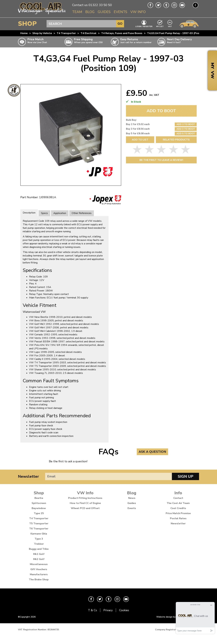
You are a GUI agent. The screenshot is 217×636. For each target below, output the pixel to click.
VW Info (138, 12)
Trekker (39, 544)
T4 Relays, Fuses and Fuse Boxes (121, 33)
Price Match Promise (178, 513)
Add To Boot (161, 111)
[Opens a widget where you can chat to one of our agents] (195, 618)
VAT (170, 26)
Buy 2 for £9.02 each (138, 124)
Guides (104, 12)
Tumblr (166, 5)
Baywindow (39, 508)
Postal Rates (178, 518)
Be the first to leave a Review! (161, 160)
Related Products (176, 139)
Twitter (158, 5)
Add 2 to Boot (185, 124)
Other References (82, 213)
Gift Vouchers (38, 569)
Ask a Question (152, 452)
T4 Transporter (66, 33)
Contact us (80, 5)
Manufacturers (39, 574)
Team (77, 12)
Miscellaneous (39, 564)
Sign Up (185, 476)
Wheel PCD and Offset (85, 508)
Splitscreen (39, 503)
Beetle (38, 498)
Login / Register (143, 26)
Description (29, 212)
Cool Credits (178, 508)
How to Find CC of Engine (85, 503)
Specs (44, 213)
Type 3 (39, 539)
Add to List (140, 139)
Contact (178, 498)
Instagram (174, 5)
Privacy (108, 610)
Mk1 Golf (38, 554)
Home (24, 33)
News (131, 498)
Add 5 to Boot (185, 133)
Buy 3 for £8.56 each (138, 128)
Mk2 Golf (38, 559)
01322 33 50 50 (100, 5)
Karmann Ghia (39, 533)
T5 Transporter (38, 523)
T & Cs (92, 610)
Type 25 (39, 513)
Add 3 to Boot (185, 128)
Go (120, 23)
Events (120, 12)
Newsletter (28, 476)
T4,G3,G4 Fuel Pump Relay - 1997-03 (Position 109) (179, 33)
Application (59, 213)
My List (160, 26)
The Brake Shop (39, 579)
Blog (90, 12)
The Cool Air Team (178, 503)
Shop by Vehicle (42, 33)
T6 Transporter (38, 528)
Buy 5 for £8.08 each (138, 133)
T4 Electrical (88, 33)
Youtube (182, 5)
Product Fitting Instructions (85, 498)
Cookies (124, 610)
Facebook (150, 5)
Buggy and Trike (39, 549)
